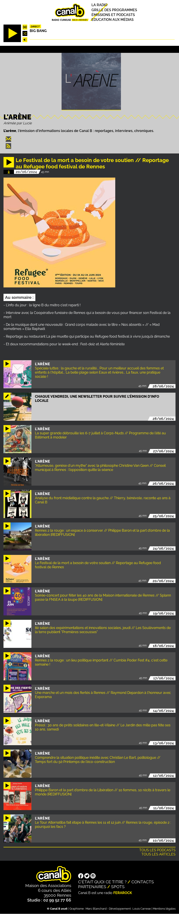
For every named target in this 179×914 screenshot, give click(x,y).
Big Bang (38, 31)
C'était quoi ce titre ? (102, 881)
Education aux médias (112, 20)
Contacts (142, 881)
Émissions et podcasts (113, 15)
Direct (35, 26)
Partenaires (92, 886)
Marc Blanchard (96, 908)
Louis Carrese (142, 908)
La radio (99, 5)
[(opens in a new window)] (80, 876)
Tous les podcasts (157, 850)
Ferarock (122, 893)
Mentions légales (164, 908)
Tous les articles (158, 854)
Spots (118, 886)
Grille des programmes (114, 10)
